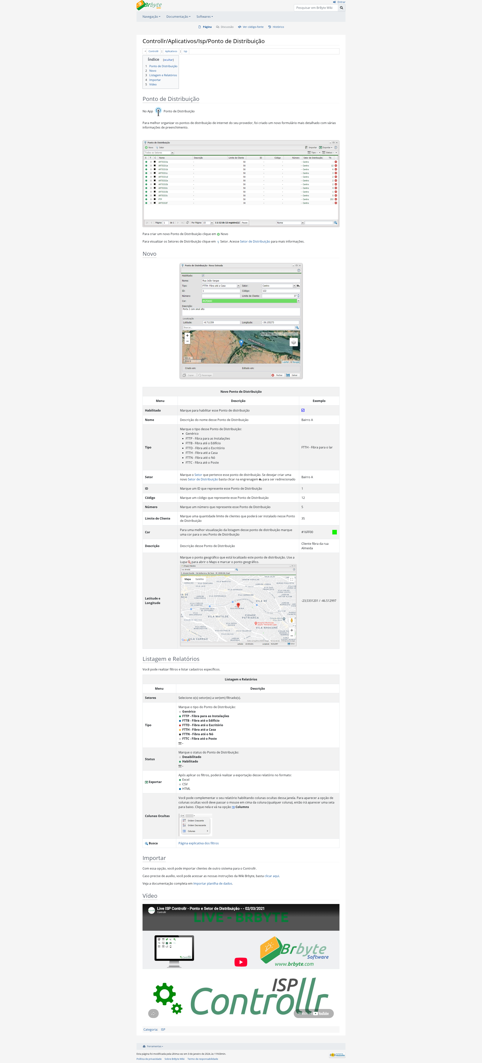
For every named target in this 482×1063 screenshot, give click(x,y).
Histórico (278, 27)
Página (207, 27)
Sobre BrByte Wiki (175, 1059)
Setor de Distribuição (255, 241)
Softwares (204, 16)
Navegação (150, 16)
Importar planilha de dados (212, 883)
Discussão (227, 27)
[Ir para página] (341, 7)
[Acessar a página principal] (149, 5)
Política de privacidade (149, 1059)
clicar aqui (272, 876)
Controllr (154, 51)
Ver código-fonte (253, 27)
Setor (198, 475)
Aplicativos (171, 51)
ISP (163, 1029)
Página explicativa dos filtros (198, 843)
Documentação (177, 16)
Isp (185, 51)
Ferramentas (154, 1046)
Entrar (341, 2)
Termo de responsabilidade (203, 1059)
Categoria (150, 1029)
